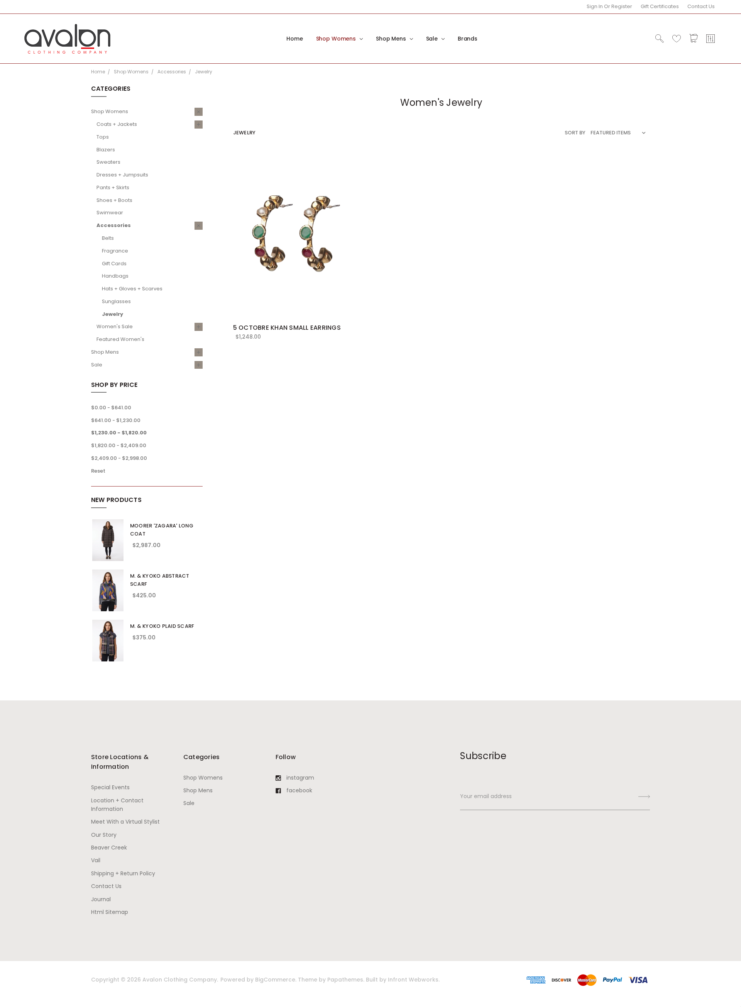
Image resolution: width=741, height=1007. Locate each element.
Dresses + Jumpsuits (122, 174)
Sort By (575, 132)
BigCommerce (275, 979)
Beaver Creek (109, 847)
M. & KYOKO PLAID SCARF (162, 626)
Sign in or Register (609, 6)
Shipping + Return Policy (123, 873)
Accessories (113, 225)
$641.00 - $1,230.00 (115, 420)
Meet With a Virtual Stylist (125, 822)
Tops (102, 137)
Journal (101, 899)
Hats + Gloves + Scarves (132, 288)
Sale (432, 38)
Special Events (110, 787)
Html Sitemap (109, 912)
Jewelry (112, 314)
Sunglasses (116, 301)
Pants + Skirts (112, 187)
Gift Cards (114, 263)
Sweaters (108, 162)
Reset (98, 471)
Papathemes (345, 979)
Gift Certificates (660, 6)
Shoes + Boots (114, 200)
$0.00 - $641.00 (111, 407)
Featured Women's (120, 339)
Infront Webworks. (414, 979)
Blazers (105, 149)
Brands (467, 38)
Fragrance (115, 250)
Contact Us (701, 6)
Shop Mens (392, 38)
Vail (95, 860)
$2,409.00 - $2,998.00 (119, 458)
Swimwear (109, 212)
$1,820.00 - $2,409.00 (118, 445)
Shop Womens (336, 38)
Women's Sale (114, 326)
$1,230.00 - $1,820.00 (119, 432)
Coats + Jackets (116, 124)
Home (294, 38)
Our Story (104, 835)
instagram (300, 778)
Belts (108, 238)
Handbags (115, 276)
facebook (299, 790)
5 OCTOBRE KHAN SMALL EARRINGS (287, 327)
